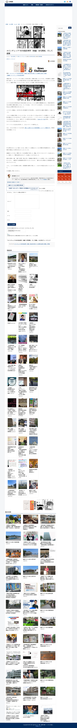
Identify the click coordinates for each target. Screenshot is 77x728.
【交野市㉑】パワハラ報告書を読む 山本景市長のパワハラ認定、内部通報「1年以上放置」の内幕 (13, 646)
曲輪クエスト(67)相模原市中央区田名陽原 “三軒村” (67, 93)
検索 (70, 27)
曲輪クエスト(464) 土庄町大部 (67, 149)
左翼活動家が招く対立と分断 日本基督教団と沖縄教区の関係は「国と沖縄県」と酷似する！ (12, 681)
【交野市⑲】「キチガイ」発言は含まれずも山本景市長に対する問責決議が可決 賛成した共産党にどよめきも (13, 717)
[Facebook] (70, 1)
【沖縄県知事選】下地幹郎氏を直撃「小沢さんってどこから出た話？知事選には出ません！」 (30, 681)
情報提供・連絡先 (39, 4)
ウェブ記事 (11, 24)
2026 (64, 174)
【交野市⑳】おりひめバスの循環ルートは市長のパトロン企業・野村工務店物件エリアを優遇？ (13, 663)
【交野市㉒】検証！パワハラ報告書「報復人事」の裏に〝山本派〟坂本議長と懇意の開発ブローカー (67, 165)
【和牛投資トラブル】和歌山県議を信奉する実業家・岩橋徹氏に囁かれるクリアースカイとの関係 (30, 612)
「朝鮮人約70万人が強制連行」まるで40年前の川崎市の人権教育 (30, 594)
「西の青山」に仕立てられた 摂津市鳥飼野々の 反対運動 (22, 492)
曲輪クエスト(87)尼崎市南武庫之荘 (67, 107)
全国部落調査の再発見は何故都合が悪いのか (67, 118)
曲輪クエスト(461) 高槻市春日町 (47, 610)
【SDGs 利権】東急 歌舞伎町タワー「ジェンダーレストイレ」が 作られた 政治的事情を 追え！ (12, 368)
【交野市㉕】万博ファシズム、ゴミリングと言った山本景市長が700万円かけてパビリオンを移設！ (30, 543)
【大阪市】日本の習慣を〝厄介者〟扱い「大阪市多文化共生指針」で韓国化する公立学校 (13, 629)
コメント (9, 201)
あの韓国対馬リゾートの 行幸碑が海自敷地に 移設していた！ (12, 306)
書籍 (32, 4)
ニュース (15, 24)
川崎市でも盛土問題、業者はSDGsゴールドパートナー (33, 265)
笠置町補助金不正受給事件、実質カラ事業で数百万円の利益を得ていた (12, 449)
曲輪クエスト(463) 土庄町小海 (29, 576)
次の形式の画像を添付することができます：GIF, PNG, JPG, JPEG (20, 228)
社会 (19, 24)
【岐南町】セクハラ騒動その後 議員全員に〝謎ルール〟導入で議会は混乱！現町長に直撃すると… (47, 578)
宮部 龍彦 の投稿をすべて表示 (13, 182)
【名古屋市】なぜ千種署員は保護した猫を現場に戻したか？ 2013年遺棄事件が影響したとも (12, 578)
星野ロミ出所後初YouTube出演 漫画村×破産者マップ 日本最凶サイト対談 (12, 287)
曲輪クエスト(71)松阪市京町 (67, 139)
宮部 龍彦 (40, 56)
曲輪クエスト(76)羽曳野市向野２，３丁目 (67, 158)
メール (8, 215)
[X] (65, 1)
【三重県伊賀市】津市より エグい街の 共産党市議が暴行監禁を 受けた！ (12, 492)
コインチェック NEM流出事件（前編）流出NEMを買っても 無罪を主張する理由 (28, 73)
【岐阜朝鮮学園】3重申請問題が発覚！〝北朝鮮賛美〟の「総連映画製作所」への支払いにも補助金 (30, 646)
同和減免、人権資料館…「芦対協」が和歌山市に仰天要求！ (21, 287)
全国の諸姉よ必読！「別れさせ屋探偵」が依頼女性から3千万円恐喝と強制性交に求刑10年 (33, 431)
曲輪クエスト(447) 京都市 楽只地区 (67, 144)
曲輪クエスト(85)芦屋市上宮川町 (67, 134)
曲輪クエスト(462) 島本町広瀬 (46, 593)
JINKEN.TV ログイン (50, 4)
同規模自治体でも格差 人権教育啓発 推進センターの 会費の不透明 (33, 411)
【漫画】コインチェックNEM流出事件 (15, 75)
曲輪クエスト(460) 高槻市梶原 (46, 627)
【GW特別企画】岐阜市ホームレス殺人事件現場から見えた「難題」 (12, 347)
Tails (44, 119)
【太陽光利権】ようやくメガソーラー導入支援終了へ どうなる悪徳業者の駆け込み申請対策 (33, 450)
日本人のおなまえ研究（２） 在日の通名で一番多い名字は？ (67, 113)
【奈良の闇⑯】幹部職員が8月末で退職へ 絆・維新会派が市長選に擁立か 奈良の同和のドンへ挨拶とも (67, 43)
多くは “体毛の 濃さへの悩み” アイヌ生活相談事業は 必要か (33, 306)
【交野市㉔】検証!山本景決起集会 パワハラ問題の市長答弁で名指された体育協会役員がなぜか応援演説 (47, 561)
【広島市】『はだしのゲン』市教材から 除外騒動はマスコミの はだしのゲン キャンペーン (23, 189)
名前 (8, 211)
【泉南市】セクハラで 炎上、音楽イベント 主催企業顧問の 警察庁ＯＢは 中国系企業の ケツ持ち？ (33, 327)
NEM (18, 56)
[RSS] (67, 1)
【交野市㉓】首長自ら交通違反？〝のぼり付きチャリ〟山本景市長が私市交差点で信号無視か (13, 612)
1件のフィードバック (10, 59)
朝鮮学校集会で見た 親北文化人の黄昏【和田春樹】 (33, 389)
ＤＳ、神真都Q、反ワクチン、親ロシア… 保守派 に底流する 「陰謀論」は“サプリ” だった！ (22, 348)
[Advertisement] (38, 14)
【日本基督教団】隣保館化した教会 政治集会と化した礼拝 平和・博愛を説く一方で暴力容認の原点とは (67, 67)
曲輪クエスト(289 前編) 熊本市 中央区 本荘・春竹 (67, 130)
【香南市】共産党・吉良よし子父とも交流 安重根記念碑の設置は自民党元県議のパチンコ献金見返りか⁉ (45, 718)
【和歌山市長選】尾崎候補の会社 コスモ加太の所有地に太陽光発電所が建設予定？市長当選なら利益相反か (12, 595)
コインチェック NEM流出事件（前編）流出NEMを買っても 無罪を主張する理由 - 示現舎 (32, 244)
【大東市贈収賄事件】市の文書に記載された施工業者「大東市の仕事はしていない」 (30, 699)
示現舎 (7, 24)
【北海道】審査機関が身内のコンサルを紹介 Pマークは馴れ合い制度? (11, 390)
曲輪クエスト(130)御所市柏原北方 (67, 102)
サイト (8, 220)
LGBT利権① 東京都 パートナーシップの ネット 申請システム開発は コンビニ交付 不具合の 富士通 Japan (22, 327)
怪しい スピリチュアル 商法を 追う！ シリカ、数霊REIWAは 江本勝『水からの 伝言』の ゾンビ (22, 473)
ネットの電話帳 (43, 179)
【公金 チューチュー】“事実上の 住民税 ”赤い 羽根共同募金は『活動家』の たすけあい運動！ (22, 391)
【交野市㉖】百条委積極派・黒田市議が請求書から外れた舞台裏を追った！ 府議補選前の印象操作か (67, 55)
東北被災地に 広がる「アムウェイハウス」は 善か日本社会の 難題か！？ (12, 265)
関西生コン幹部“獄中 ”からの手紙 (33, 491)
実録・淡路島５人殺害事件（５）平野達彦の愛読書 (22, 430)
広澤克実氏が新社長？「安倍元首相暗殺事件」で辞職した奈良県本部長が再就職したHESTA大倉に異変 (22, 451)
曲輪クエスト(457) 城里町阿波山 (47, 680)
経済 (14, 56)
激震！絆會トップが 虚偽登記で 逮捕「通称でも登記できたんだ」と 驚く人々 (33, 348)
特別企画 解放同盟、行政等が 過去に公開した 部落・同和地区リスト (67, 74)
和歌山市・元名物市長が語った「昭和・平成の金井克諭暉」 (33, 367)
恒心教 (9, 323)
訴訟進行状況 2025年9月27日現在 (67, 60)
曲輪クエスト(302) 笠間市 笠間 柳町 (15, 185)
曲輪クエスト (25, 4)
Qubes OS (39, 119)
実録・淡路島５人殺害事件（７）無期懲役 (12, 430)
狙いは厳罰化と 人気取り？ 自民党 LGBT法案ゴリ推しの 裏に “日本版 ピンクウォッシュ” (12, 411)
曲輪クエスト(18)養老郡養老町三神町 (67, 97)
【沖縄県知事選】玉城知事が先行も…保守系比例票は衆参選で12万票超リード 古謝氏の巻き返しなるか (67, 86)
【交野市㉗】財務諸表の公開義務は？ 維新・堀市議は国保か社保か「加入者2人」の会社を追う (67, 36)
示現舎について (38, 726)
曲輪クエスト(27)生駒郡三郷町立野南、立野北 (67, 80)
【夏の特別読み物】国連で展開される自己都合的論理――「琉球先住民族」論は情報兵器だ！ (47, 543)
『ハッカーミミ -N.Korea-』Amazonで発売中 (29, 716)
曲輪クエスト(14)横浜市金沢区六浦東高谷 (67, 154)
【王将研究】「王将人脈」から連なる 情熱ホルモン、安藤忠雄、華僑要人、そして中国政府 (11, 473)
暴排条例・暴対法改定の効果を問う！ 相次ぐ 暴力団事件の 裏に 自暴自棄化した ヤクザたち (22, 412)
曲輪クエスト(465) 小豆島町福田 (67, 48)
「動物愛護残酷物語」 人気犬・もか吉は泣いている (23, 306)
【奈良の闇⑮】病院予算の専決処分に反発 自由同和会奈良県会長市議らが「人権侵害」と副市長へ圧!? (67, 124)
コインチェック (23, 56)
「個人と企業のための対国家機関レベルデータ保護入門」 (37, 128)
